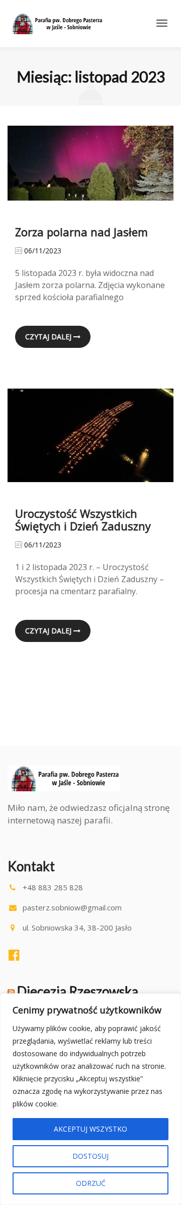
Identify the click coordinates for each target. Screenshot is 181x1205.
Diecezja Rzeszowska (77, 991)
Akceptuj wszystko (90, 1129)
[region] (90, 1099)
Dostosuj (90, 1156)
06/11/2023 (41, 250)
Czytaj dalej (49, 336)
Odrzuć (91, 1183)
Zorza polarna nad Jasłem (81, 231)
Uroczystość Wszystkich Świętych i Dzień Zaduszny (83, 519)
